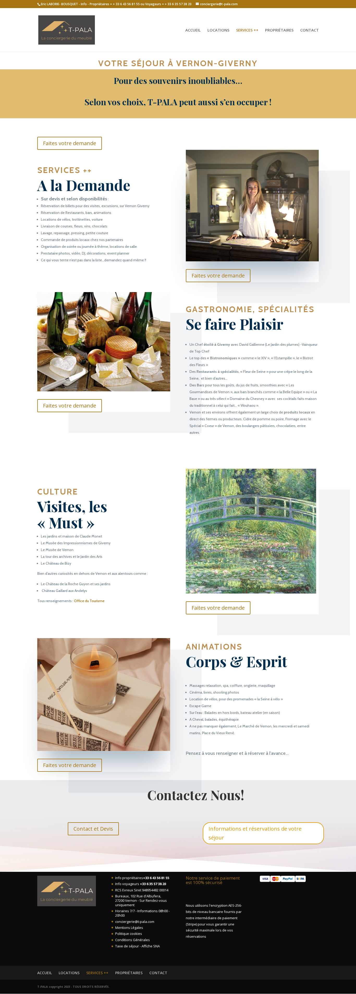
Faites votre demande (69, 143)
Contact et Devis (93, 828)
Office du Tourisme (89, 600)
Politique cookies (128, 933)
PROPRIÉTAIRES (279, 30)
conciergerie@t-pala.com (134, 921)
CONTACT (309, 30)
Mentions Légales (129, 927)
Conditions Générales (132, 939)
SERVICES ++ (247, 30)
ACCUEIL (193, 30)
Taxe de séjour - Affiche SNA (137, 946)
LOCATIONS (218, 30)
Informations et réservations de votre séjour (255, 833)
